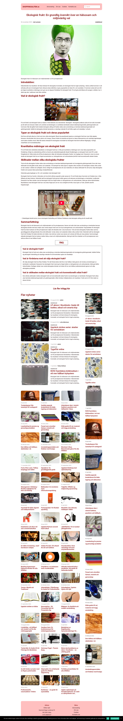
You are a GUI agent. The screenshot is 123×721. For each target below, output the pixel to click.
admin (61, 300)
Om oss (58, 6)
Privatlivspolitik (114, 718)
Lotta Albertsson (64, 322)
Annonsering (50, 6)
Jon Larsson (36, 22)
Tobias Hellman (61, 366)
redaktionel (98, 22)
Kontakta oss (72, 6)
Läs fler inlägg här (61, 288)
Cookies (64, 6)
